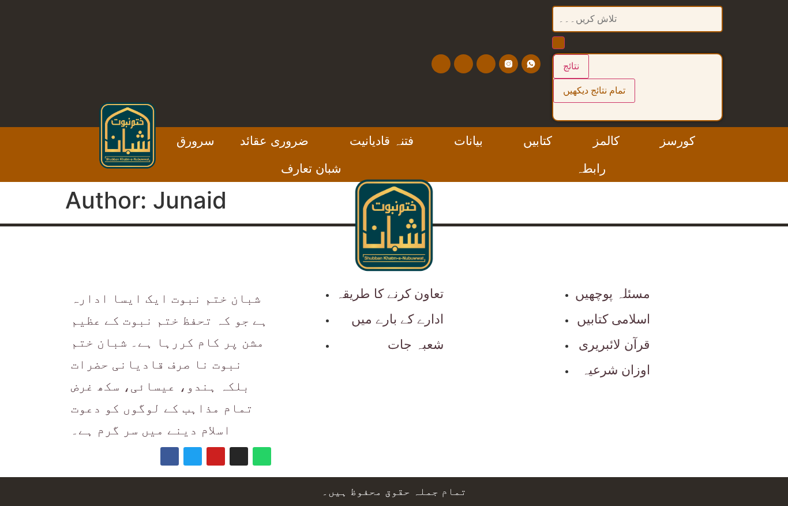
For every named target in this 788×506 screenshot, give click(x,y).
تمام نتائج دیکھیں (594, 90)
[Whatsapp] (262, 456)
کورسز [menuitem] (677, 140)
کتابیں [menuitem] (537, 140)
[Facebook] (441, 63)
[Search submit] (558, 42)
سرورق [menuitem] (196, 140)
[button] (318, 141)
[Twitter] (463, 63)
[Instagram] (239, 456)
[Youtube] (486, 63)
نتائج (571, 66)
